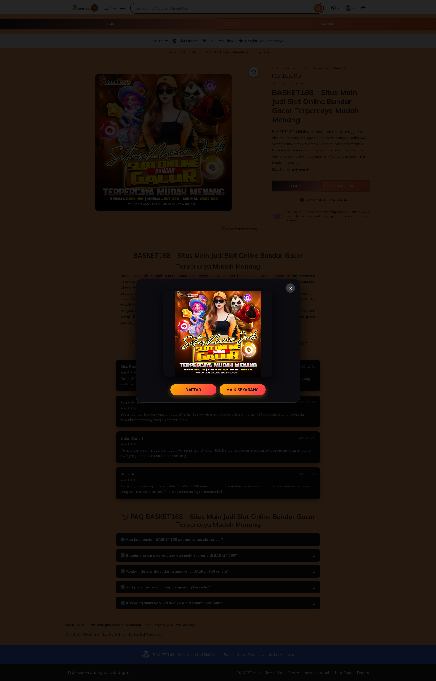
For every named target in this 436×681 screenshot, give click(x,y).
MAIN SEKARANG (242, 389)
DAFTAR (193, 389)
